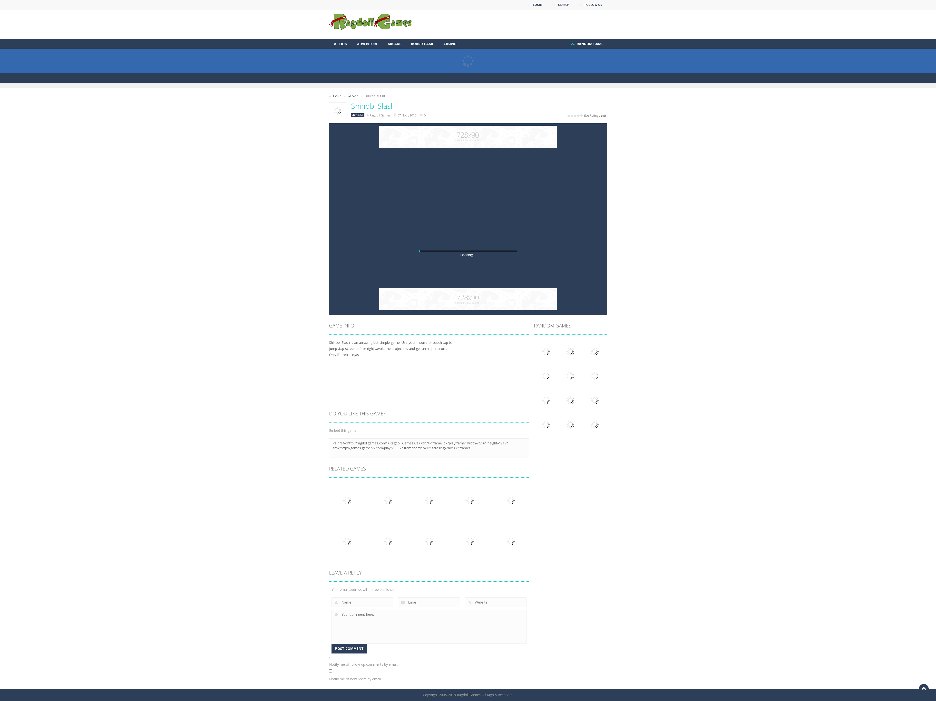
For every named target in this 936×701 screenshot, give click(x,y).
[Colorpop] (570, 424)
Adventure (367, 43)
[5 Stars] (581, 115)
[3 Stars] (575, 115)
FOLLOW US (593, 5)
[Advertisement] (518, 24)
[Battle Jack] (570, 375)
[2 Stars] (572, 115)
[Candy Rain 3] (595, 375)
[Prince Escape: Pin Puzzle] (546, 351)
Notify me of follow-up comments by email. (363, 664)
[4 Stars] (578, 115)
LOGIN (538, 5)
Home (337, 96)
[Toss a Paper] (570, 351)
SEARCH (563, 5)
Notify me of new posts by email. (355, 679)
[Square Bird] (570, 400)
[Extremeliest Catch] (595, 351)
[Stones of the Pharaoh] (546, 375)
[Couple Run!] (595, 424)
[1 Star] (569, 115)
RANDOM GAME (589, 43)
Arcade (394, 43)
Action (340, 43)
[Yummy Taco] (546, 424)
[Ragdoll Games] (370, 21)
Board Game (422, 43)
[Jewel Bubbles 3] (546, 400)
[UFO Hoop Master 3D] (595, 400)
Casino (450, 43)
